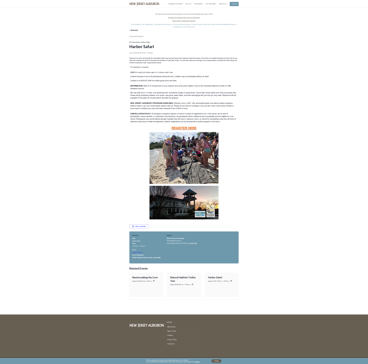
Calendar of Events (175, 4)
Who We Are (171, 327)
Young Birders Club (179, 27)
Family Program (137, 257)
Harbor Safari (137, 252)
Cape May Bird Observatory (163, 24)
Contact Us (171, 344)
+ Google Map (192, 243)
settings (197, 362)
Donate (235, 4)
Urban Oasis (191, 27)
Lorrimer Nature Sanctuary (182, 24)
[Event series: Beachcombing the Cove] (153, 280)
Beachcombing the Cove (145, 277)
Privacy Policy (172, 339)
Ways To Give (171, 331)
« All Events (133, 30)
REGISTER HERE (184, 128)
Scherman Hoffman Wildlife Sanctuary (223, 24)
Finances (170, 335)
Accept (216, 361)
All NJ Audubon (136, 24)
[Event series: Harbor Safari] (231, 280)
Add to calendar (140, 226)
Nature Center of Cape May (201, 24)
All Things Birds (147, 24)
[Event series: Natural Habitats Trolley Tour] (192, 284)
